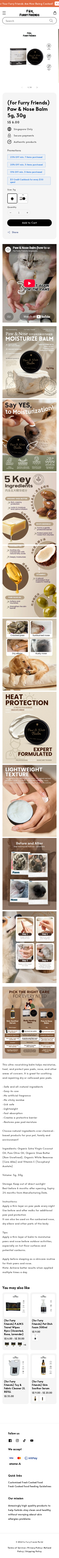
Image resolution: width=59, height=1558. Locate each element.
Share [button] (15, 232)
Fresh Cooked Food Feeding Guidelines (29, 1486)
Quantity (11, 207)
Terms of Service (16, 1547)
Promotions (14, 150)
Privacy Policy (34, 1547)
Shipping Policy (33, 1551)
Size (11, 189)
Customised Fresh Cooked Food (25, 1482)
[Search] (51, 20)
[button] (4, 13)
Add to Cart (29, 222)
